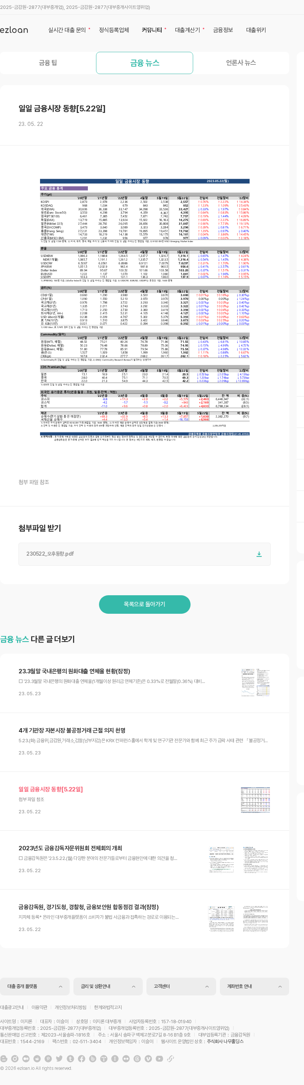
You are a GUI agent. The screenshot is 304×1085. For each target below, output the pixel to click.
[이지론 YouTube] (159, 1058)
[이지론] (14, 29)
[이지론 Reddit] (37, 1058)
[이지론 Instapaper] (115, 1058)
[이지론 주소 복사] (170, 1058)
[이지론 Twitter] (59, 1058)
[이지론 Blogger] (3, 1058)
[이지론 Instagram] (15, 1058)
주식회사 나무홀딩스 (225, 1041)
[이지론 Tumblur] (70, 1058)
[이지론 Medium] (26, 1058)
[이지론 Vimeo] (148, 1058)
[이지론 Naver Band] (92, 1058)
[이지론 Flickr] (126, 1058)
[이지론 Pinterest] (48, 1058)
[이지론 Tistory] (104, 1058)
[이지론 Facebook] (81, 1058)
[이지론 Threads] (137, 1058)
